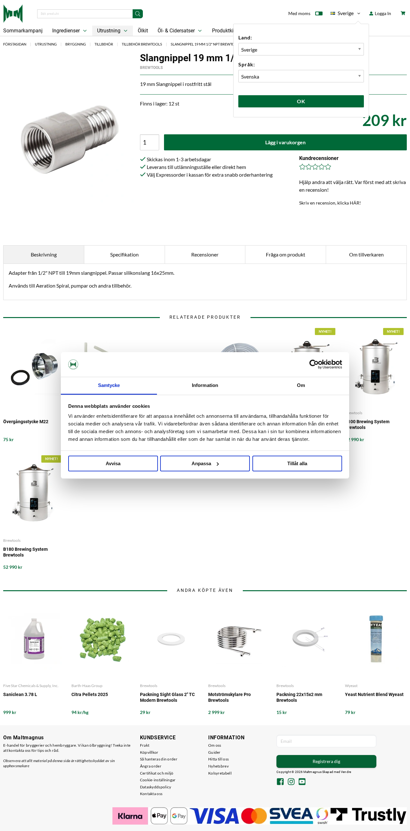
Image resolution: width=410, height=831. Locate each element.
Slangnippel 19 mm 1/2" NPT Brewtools (206, 44)
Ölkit (143, 31)
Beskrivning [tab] (44, 254)
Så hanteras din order (158, 759)
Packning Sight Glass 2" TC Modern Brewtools (167, 697)
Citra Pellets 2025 (89, 694)
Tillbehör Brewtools (142, 44)
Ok (301, 101)
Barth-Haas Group (86, 685)
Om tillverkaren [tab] (366, 254)
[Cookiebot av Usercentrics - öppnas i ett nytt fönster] (314, 364)
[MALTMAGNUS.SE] (13, 12)
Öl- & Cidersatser (177, 31)
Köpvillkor (149, 752)
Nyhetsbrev (218, 766)
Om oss (214, 745)
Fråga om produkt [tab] (285, 254)
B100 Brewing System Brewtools (367, 424)
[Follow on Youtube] (302, 782)
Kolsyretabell (220, 773)
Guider (214, 752)
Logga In (382, 13)
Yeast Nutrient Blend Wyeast (374, 694)
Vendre (346, 772)
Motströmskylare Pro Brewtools (229, 697)
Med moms (299, 13)
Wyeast (351, 685)
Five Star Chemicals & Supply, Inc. (31, 685)
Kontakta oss (151, 793)
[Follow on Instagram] (291, 782)
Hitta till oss (218, 759)
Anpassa (201, 463)
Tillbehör (103, 44)
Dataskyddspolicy (155, 787)
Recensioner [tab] (204, 254)
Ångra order (150, 766)
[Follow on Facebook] (280, 782)
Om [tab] (301, 385)
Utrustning (109, 31)
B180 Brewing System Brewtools (25, 552)
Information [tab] (205, 385)
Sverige (342, 14)
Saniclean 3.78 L (20, 694)
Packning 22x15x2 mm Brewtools (299, 697)
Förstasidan (14, 44)
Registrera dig (326, 761)
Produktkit (224, 31)
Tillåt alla (297, 463)
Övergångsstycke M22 (25, 421)
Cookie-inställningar (158, 779)
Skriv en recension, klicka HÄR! (330, 203)
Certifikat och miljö (157, 773)
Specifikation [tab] (124, 254)
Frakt (145, 745)
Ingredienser (66, 31)
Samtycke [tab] (109, 385)
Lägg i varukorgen (285, 142)
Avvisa (113, 463)
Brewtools (151, 67)
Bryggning (75, 44)
